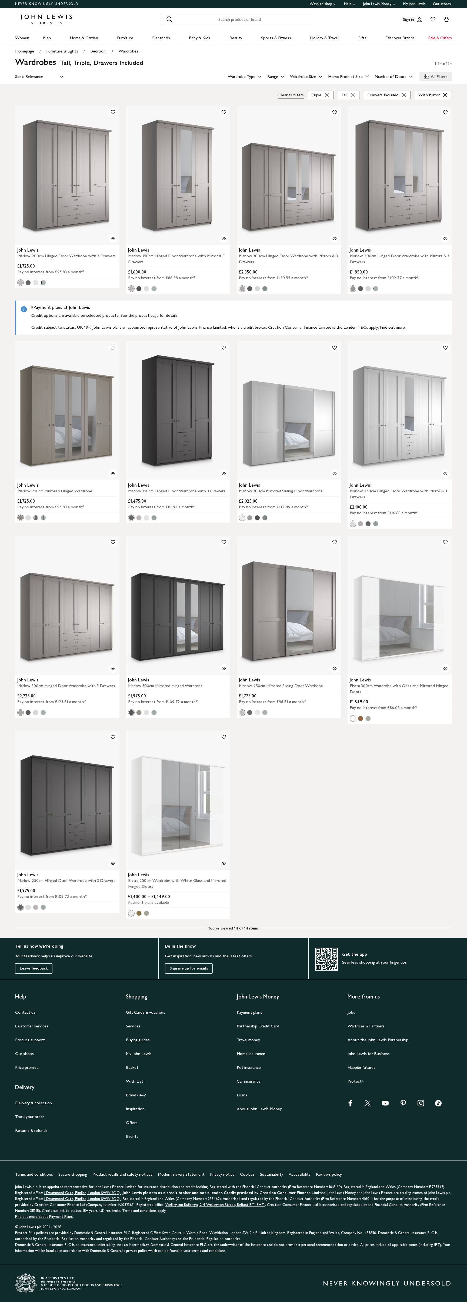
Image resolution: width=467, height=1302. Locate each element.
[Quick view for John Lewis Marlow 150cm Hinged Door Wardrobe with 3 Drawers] (223, 473)
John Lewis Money (377, 4)
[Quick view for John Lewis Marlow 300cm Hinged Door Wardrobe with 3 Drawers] (113, 668)
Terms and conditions (34, 1174)
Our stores (442, 4)
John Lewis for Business (369, 1053)
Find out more (392, 327)
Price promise (27, 1067)
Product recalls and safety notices (122, 1174)
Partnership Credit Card (258, 1026)
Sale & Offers (440, 37)
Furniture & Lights (62, 51)
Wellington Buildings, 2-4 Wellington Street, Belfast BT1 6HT (215, 1204)
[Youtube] (385, 1104)
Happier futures (361, 1067)
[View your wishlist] (432, 19)
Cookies (247, 1174)
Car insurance (249, 1081)
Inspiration (135, 1108)
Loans (242, 1094)
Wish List (134, 1081)
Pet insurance (249, 1067)
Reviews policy (329, 1174)
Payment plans (249, 1012)
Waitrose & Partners (366, 1026)
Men (47, 37)
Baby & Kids (199, 37)
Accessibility (300, 1174)
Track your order (29, 1116)
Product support (30, 1039)
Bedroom (98, 51)
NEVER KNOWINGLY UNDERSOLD (47, 4)
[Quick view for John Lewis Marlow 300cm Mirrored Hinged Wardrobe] (223, 668)
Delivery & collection (33, 1102)
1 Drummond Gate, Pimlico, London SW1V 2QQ (82, 1193)
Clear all (291, 94)
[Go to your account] (419, 19)
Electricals (161, 37)
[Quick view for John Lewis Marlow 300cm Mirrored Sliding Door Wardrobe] (334, 473)
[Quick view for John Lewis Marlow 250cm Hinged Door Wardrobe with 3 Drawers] (113, 863)
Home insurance (251, 1053)
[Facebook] (350, 1104)
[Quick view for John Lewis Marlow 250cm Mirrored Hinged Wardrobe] (113, 473)
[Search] (169, 19)
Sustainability (271, 1174)
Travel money (248, 1039)
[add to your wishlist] (113, 112)
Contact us (25, 1012)
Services (133, 1026)
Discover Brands (400, 37)
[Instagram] (421, 1104)
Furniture (125, 37)
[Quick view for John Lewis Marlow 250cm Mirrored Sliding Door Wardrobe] (334, 668)
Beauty (235, 37)
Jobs (351, 1012)
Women (22, 37)
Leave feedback (34, 968)
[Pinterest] (403, 1104)
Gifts (362, 37)
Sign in (408, 19)
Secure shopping (72, 1174)
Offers (132, 1122)
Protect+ (356, 1081)
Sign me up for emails (189, 968)
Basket (132, 1067)
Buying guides (138, 1039)
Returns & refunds (31, 1130)
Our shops (24, 1053)
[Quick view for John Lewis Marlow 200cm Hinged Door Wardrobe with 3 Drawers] (113, 238)
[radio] (20, 282)
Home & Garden (84, 37)
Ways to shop (321, 4)
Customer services (31, 1026)
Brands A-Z (136, 1094)
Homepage (24, 51)
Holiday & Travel (324, 37)
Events (132, 1136)
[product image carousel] (67, 175)
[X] (368, 1104)
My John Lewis (414, 4)
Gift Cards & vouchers (145, 1012)
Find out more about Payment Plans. (44, 1216)
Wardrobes (128, 51)
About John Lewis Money (259, 1108)
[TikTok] (438, 1104)
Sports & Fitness (276, 37)
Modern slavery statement (181, 1174)
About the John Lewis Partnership (378, 1039)
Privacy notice (222, 1174)
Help (347, 4)
